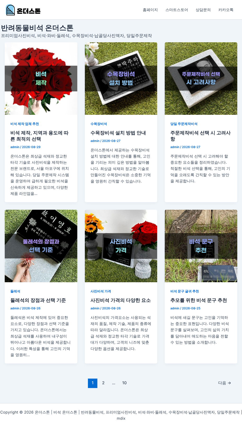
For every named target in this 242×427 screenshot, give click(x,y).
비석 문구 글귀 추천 (184, 291)
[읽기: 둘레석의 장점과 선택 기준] (41, 246)
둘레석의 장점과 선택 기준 (38, 300)
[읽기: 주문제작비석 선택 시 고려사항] (201, 78)
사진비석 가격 (101, 291)
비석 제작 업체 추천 (24, 124)
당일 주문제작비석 (184, 124)
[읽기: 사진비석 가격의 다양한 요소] (121, 246)
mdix (121, 418)
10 (124, 382)
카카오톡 (225, 9)
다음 (224, 382)
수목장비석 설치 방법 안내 (118, 133)
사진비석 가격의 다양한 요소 (121, 300)
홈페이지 (150, 9)
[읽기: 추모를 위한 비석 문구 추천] (201, 246)
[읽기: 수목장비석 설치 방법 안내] (121, 78)
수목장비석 (99, 124)
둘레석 (15, 291)
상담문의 (203, 9)
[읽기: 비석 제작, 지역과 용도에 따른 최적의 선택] (41, 78)
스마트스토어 (176, 9)
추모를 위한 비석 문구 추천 (198, 300)
